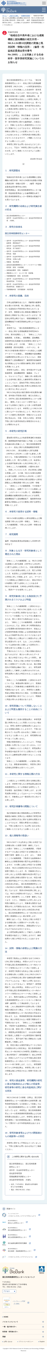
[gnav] (44, 10)
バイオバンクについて (10, 1322)
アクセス (6, 1291)
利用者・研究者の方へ (10, 1332)
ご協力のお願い (14, 16)
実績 (4, 1337)
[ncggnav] (44, 3)
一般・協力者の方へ (9, 1327)
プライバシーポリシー (26, 1341)
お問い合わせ (8, 1341)
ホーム (4, 16)
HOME (6, 1317)
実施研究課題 (25, 16)
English (42, 1341)
